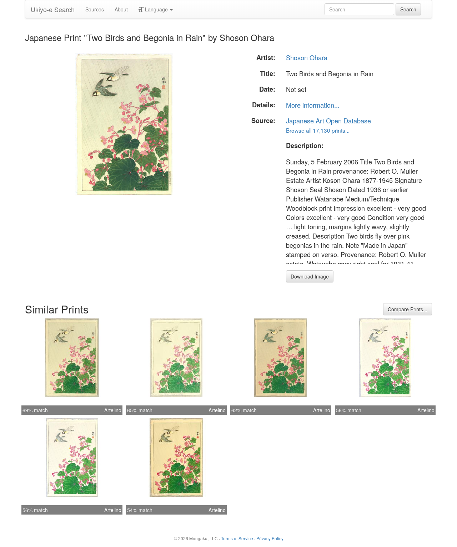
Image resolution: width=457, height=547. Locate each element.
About (121, 9)
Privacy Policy (269, 538)
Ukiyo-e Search (53, 9)
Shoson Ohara (306, 57)
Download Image (310, 276)
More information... (313, 104)
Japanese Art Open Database (328, 120)
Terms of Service (237, 538)
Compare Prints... (407, 309)
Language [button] (156, 9)
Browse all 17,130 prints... (318, 130)
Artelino (112, 410)
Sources (94, 9)
